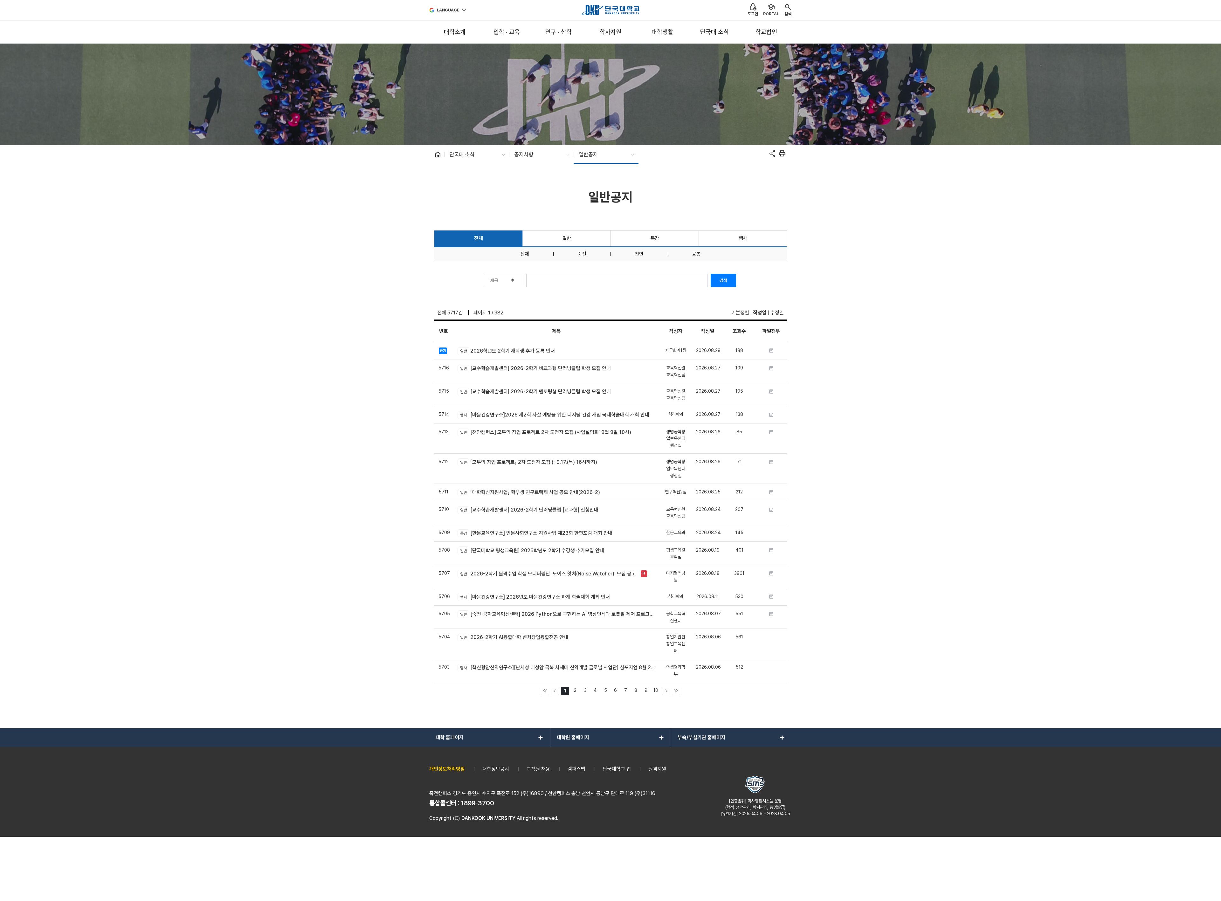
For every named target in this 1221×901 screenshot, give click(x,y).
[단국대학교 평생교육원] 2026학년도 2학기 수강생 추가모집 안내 (532, 550)
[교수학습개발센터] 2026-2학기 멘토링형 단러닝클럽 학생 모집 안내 (535, 392)
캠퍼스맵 (576, 769)
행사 (743, 238)
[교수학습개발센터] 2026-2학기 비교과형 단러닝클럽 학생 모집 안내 (535, 368)
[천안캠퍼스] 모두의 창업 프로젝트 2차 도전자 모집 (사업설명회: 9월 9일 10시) (545, 432)
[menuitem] (454, 32)
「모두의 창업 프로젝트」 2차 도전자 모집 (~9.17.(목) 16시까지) (528, 462)
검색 (723, 280)
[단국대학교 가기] (610, 10)
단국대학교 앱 (617, 769)
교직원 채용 (538, 769)
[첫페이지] (545, 691)
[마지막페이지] (676, 691)
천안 (639, 254)
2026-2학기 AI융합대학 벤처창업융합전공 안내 (514, 637)
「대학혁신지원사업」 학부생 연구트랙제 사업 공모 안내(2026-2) (530, 492)
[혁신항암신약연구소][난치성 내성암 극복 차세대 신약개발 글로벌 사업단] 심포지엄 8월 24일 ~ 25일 (557, 667)
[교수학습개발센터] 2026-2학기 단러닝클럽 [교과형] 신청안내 (529, 510)
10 (655, 690)
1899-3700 (477, 803)
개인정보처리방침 (447, 769)
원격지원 (657, 769)
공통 (696, 254)
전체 (478, 238)
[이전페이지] (555, 691)
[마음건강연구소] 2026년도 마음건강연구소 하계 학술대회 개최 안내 (535, 597)
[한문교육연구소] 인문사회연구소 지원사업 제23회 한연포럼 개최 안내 (536, 533)
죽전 (581, 254)
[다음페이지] (666, 691)
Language (448, 10)
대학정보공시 (495, 769)
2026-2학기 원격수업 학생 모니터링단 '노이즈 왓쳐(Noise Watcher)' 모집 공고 (548, 574)
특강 (655, 238)
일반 (566, 238)
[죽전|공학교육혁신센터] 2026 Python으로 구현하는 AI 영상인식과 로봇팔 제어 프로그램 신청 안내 (557, 614)
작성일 (759, 313)
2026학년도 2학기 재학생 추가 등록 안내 (507, 351)
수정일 (777, 313)
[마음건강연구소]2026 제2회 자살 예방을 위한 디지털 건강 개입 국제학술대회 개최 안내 (554, 415)
